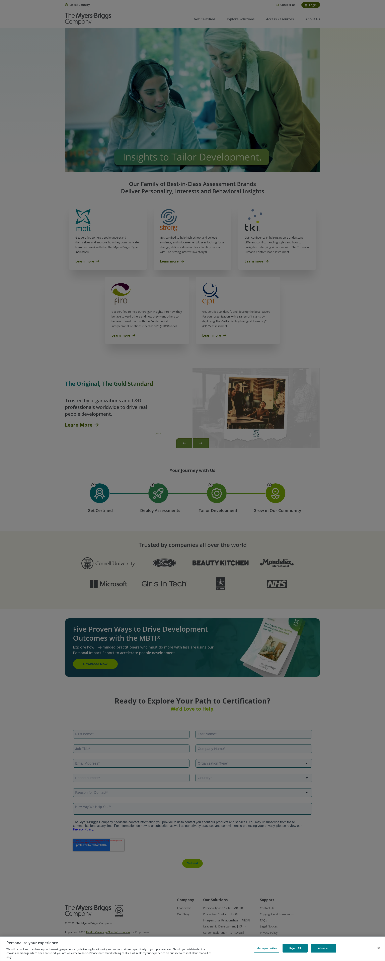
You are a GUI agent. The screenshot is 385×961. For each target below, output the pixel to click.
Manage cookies (266, 948)
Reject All (295, 948)
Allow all (323, 948)
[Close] (378, 948)
